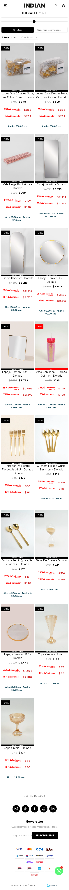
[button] (56, 5)
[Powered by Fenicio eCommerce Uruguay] (52, 885)
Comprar (17, 87)
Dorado (28, 37)
